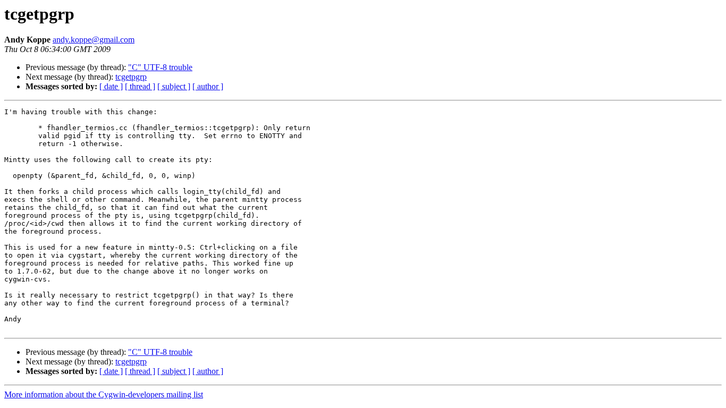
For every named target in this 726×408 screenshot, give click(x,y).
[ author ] (207, 86)
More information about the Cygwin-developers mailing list (103, 394)
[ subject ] (173, 86)
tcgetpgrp (131, 76)
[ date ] (111, 86)
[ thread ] (140, 86)
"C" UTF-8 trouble (160, 67)
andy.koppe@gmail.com (93, 39)
